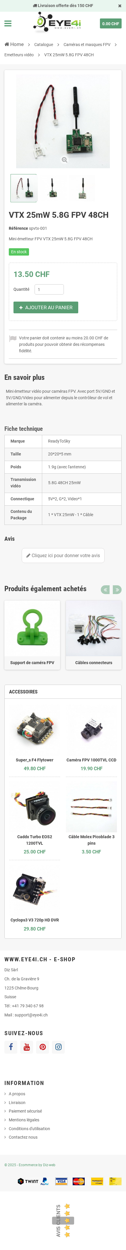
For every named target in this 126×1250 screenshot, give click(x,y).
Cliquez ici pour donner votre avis (65, 555)
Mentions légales (24, 1120)
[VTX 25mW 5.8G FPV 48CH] (23, 188)
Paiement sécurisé (25, 1111)
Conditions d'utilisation (29, 1128)
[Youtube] (26, 1047)
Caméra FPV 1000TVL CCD (91, 760)
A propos (17, 1093)
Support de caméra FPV (32, 662)
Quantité (21, 289)
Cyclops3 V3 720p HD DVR (35, 920)
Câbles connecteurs (93, 662)
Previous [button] (105, 589)
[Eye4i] (56, 23)
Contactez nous (23, 1137)
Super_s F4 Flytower (34, 760)
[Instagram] (58, 1047)
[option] (32, 635)
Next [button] (117, 589)
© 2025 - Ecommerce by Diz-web (29, 1165)
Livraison (17, 1102)
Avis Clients (58, 1221)
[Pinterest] (42, 1047)
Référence (18, 228)
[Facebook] (10, 1047)
